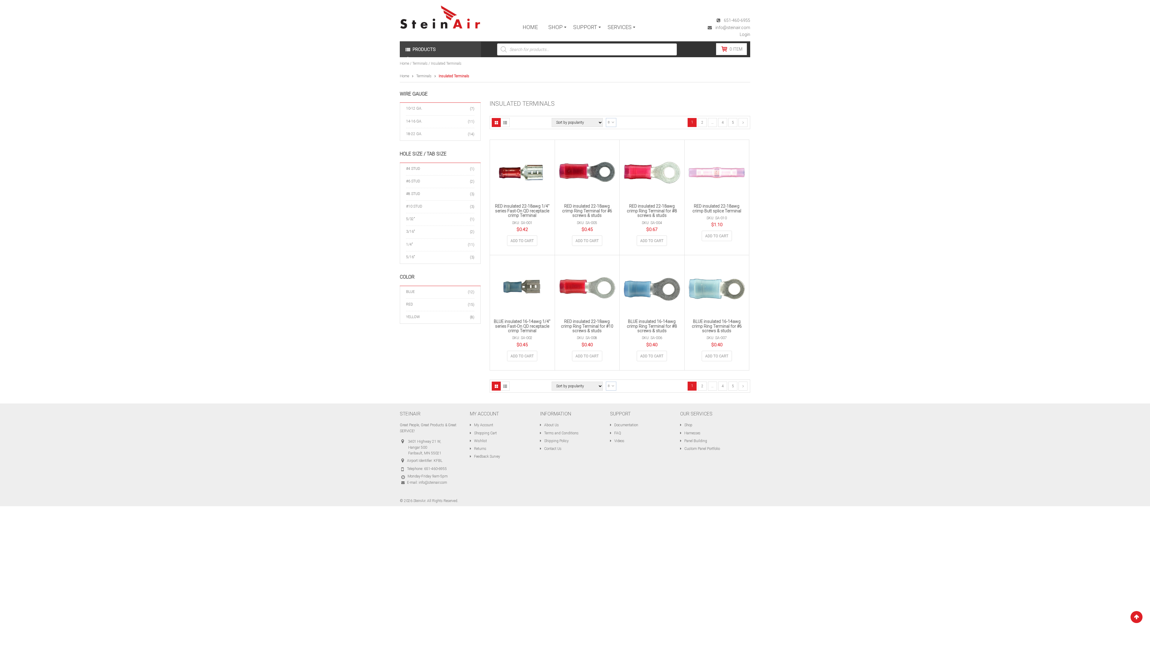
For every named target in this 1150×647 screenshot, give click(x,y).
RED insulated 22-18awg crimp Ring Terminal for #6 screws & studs (587, 211)
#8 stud (413, 194)
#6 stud (413, 181)
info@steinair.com (732, 27)
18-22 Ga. (414, 134)
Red (409, 304)
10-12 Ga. (414, 108)
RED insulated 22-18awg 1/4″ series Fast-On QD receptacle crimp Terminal (522, 211)
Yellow (413, 317)
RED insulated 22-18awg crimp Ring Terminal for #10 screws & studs (587, 326)
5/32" (410, 219)
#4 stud (413, 169)
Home (404, 63)
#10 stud (414, 206)
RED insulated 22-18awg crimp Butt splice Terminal (716, 208)
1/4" (409, 244)
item (736, 49)
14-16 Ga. (414, 121)
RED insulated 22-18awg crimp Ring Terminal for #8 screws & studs (652, 211)
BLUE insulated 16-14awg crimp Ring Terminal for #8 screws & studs (652, 326)
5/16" (410, 257)
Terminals (420, 63)
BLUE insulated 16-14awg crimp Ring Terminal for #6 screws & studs (717, 326)
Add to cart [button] (522, 241)
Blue (410, 292)
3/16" (410, 231)
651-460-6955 (737, 20)
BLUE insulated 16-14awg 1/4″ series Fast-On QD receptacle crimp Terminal (522, 326)
